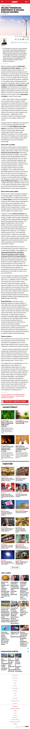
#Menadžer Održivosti (7, 397)
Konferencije (15, 703)
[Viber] (28, 39)
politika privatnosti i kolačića (15, 721)
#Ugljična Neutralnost (8, 396)
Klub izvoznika (15, 698)
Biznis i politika (15, 675)
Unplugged (15, 690)
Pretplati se (15, 706)
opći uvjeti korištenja (15, 719)
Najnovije (8, 463)
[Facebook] (16, 39)
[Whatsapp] (25, 39)
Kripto (15, 683)
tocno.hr (15, 723)
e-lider (15, 710)
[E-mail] (23, 39)
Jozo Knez (3, 45)
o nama (15, 713)
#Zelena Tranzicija (6, 394)
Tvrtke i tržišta (15, 678)
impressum (15, 715)
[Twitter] (18, 39)
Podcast (15, 693)
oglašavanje (15, 717)
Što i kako (15, 685)
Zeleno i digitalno (15, 688)
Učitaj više (15, 567)
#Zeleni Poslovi (19, 396)
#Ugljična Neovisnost (19, 394)
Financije (15, 680)
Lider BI (15, 695)
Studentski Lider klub (15, 700)
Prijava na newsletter (15, 708)
